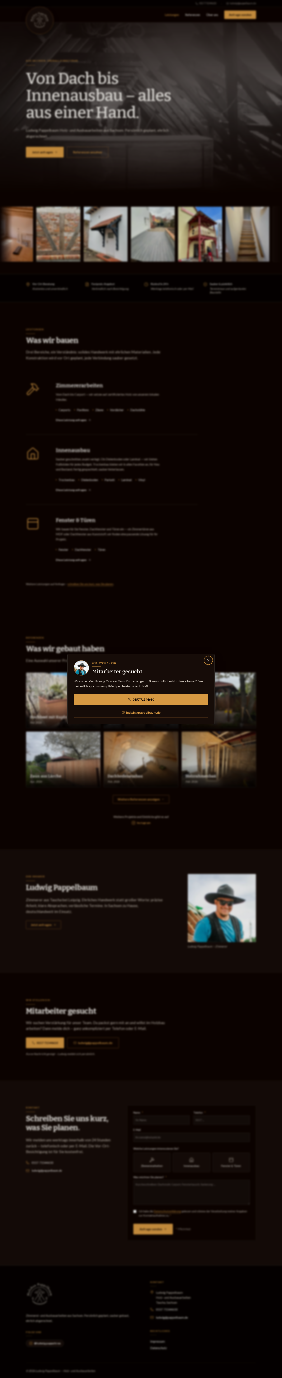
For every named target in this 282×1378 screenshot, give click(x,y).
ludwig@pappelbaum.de (143, 712)
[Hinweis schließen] (208, 660)
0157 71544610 (143, 699)
